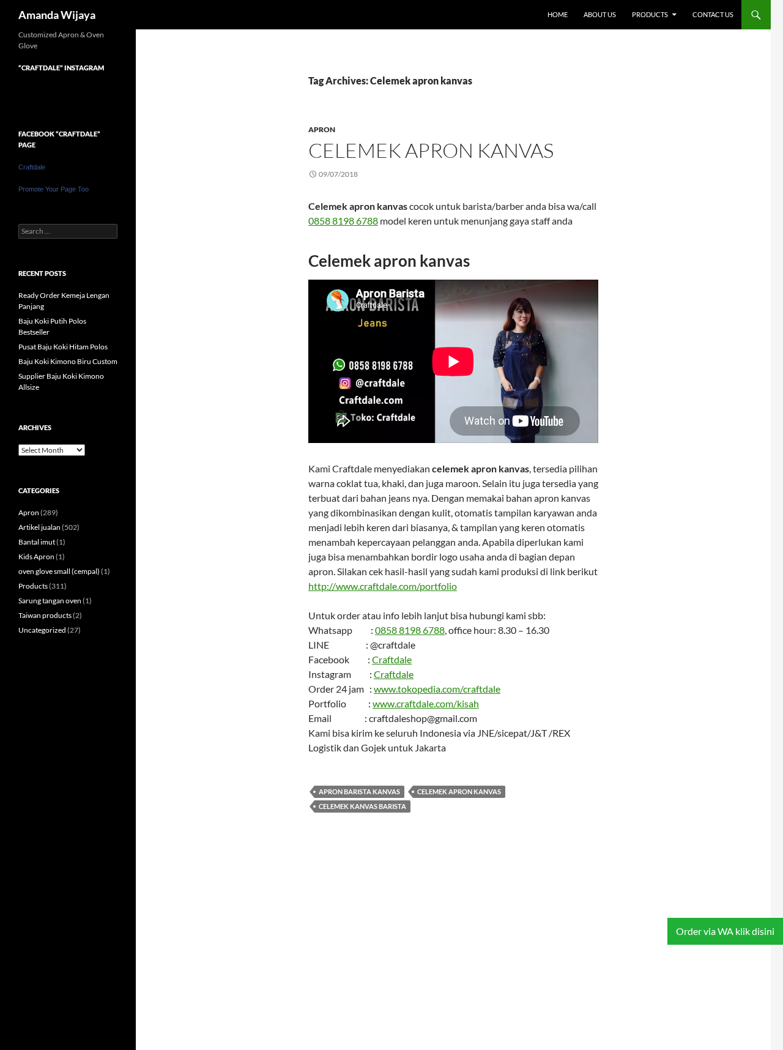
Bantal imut (36, 541)
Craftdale (392, 659)
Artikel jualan (39, 527)
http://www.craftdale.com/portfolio (382, 586)
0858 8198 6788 (343, 220)
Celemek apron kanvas (431, 150)
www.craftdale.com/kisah (426, 703)
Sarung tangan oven (49, 600)
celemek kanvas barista (362, 806)
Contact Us (712, 14)
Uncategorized (42, 630)
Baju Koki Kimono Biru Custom (67, 361)
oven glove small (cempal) (59, 571)
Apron (321, 129)
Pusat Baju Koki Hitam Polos (63, 346)
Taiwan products (45, 615)
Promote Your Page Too (53, 189)
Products (650, 14)
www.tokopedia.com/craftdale (437, 688)
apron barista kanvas (359, 791)
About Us (600, 14)
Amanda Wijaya (56, 14)
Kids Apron (36, 556)
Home (557, 14)
